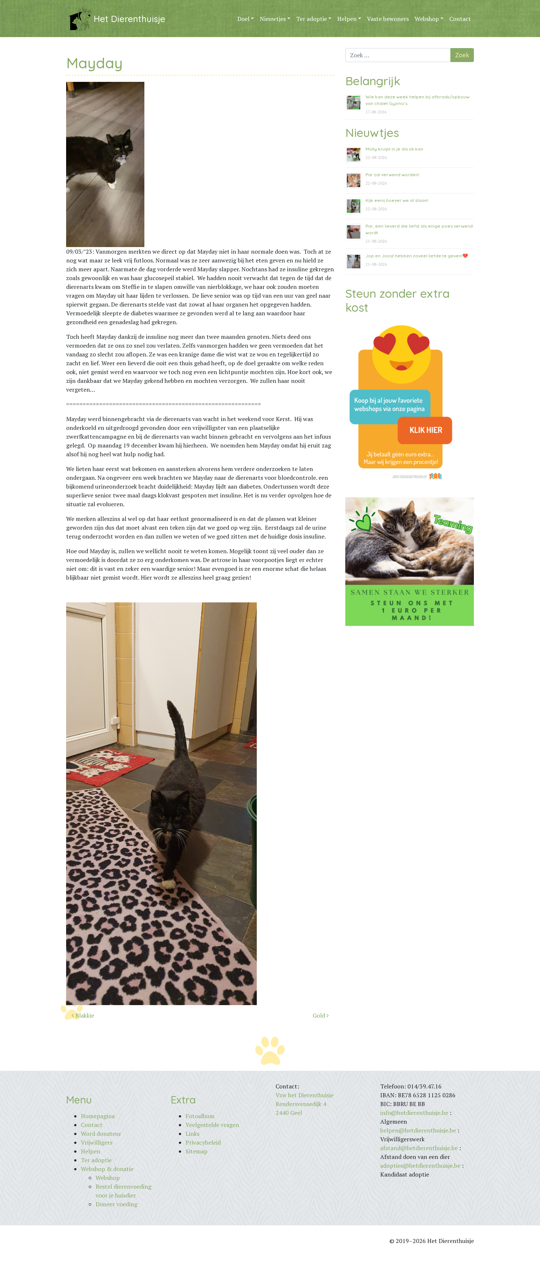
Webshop (427, 19)
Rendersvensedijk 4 (301, 1104)
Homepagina (98, 1116)
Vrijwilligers (96, 1142)
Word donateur (101, 1134)
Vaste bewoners (388, 19)
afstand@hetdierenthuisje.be (419, 1148)
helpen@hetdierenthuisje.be (418, 1130)
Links (192, 1134)
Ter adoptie (311, 19)
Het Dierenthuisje (129, 18)
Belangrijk (372, 80)
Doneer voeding (116, 1204)
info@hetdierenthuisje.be (415, 1113)
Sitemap (197, 1151)
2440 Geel (289, 1113)
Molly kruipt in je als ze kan (394, 149)
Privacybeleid (203, 1142)
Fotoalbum (200, 1116)
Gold (320, 1015)
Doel (243, 19)
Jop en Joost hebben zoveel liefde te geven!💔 (417, 255)
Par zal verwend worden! (392, 174)
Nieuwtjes (273, 19)
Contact (460, 19)
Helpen (347, 19)
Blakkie (84, 1015)
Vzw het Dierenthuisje (305, 1095)
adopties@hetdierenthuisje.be (420, 1165)
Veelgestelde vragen (212, 1125)
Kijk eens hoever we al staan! (397, 200)
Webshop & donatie (107, 1169)
